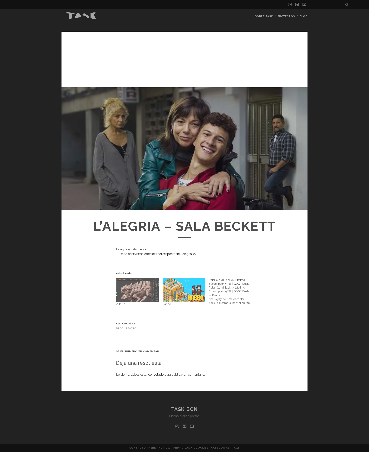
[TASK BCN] (81, 18)
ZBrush (120, 304)
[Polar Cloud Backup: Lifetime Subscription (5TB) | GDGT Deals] (232, 291)
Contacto (138, 447)
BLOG (120, 328)
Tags (236, 447)
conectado (156, 374)
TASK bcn (184, 409)
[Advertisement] (184, 58)
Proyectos (286, 16)
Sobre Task (264, 16)
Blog (303, 16)
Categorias (220, 447)
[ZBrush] (137, 290)
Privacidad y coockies (191, 447)
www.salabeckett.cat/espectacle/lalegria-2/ (164, 254)
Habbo (167, 304)
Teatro (131, 328)
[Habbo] (184, 290)
